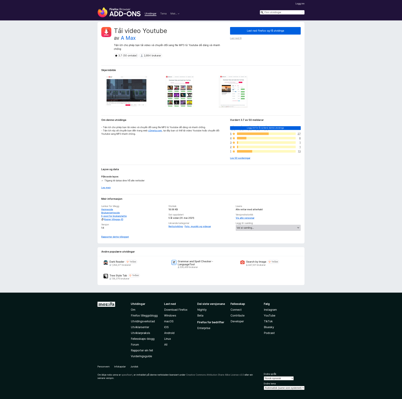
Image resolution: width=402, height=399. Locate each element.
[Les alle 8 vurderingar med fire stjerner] (266, 138)
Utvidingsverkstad (143, 321)
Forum (135, 344)
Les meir (106, 187)
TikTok (268, 321)
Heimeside (107, 209)
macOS (169, 321)
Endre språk (270, 374)
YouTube (269, 315)
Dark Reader (116, 261)
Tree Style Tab (118, 275)
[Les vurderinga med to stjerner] (266, 147)
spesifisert (127, 374)
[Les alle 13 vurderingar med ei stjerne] (266, 151)
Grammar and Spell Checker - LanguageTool (195, 263)
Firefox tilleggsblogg (144, 315)
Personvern (104, 366)
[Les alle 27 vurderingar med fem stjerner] (266, 133)
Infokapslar (120, 366)
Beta (200, 315)
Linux (167, 338)
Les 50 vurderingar (240, 158)
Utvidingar (150, 13)
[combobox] (282, 12)
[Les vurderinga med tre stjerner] (266, 142)
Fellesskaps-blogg (143, 338)
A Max (128, 38)
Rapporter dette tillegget (115, 236)
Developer (237, 321)
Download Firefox (175, 309)
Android (169, 333)
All (165, 344)
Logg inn (300, 3)
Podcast (269, 333)
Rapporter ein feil (142, 350)
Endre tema (270, 383)
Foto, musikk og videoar (198, 226)
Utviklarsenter (140, 327)
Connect (236, 309)
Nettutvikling (175, 226)
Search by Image (256, 261)
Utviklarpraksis (140, 333)
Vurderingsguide (141, 356)
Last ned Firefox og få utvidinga (265, 30)
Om (133, 309)
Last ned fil (236, 38)
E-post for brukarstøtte (114, 216)
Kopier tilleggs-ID (113, 219)
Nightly (202, 309)
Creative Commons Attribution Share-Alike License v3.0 (215, 374)
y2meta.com (155, 130)
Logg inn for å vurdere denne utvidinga (265, 128)
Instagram (270, 309)
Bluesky (269, 327)
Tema (163, 13)
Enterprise (203, 328)
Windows (170, 315)
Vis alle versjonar (245, 218)
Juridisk (134, 366)
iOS (166, 327)
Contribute (237, 315)
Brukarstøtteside (110, 212)
